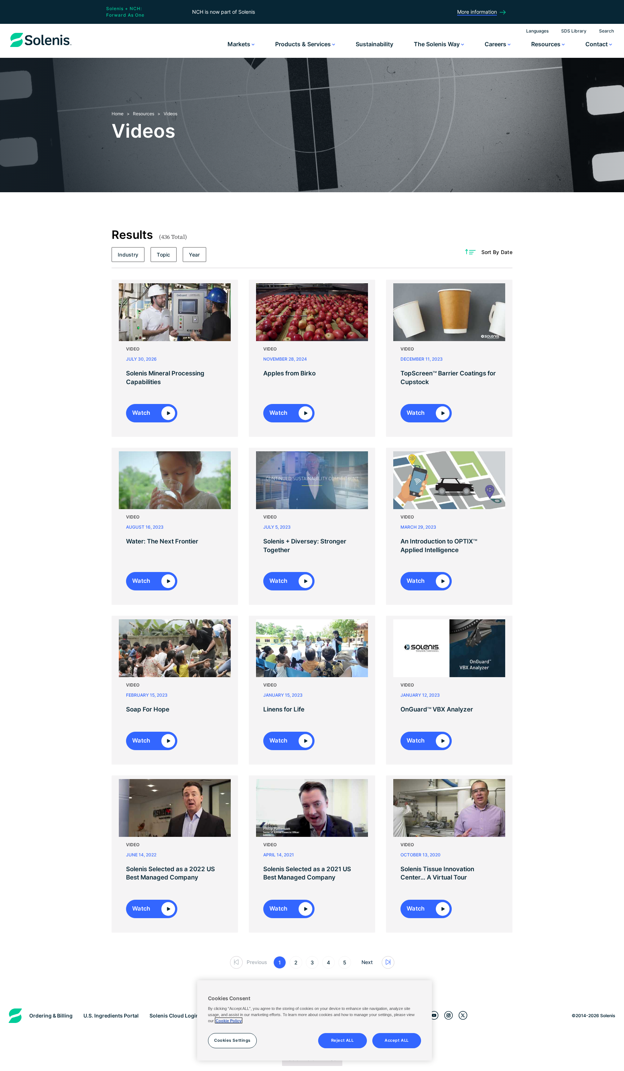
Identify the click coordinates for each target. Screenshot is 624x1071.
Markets (240, 44)
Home (118, 113)
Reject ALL (342, 1039)
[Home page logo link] (41, 47)
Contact (597, 44)
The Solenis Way (437, 44)
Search (606, 31)
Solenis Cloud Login (174, 1015)
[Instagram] (448, 1015)
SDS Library (573, 31)
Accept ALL (397, 1039)
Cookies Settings (232, 1039)
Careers (496, 44)
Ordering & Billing (51, 1015)
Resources (546, 44)
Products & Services (303, 44)
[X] (463, 1015)
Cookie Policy (229, 1020)
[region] (314, 1020)
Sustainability (374, 44)
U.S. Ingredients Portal (111, 1015)
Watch (142, 412)
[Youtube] (434, 1015)
